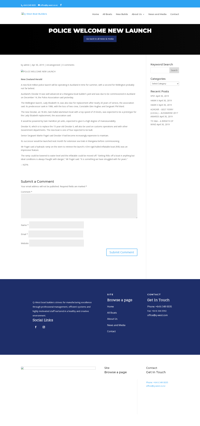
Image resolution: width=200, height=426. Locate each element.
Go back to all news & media (100, 38)
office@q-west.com (157, 315)
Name (25, 225)
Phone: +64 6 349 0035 (159, 306)
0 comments (68, 64)
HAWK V (154, 100)
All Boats (107, 14)
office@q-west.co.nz (155, 386)
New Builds (122, 14)
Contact (174, 14)
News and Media (157, 14)
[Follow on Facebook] (36, 327)
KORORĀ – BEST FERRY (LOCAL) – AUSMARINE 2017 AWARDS (164, 113)
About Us (137, 14)
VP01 (153, 96)
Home (95, 14)
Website (25, 243)
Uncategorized (53, 64)
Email (24, 234)
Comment (26, 191)
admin (27, 64)
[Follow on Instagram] (44, 327)
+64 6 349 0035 (29, 5)
